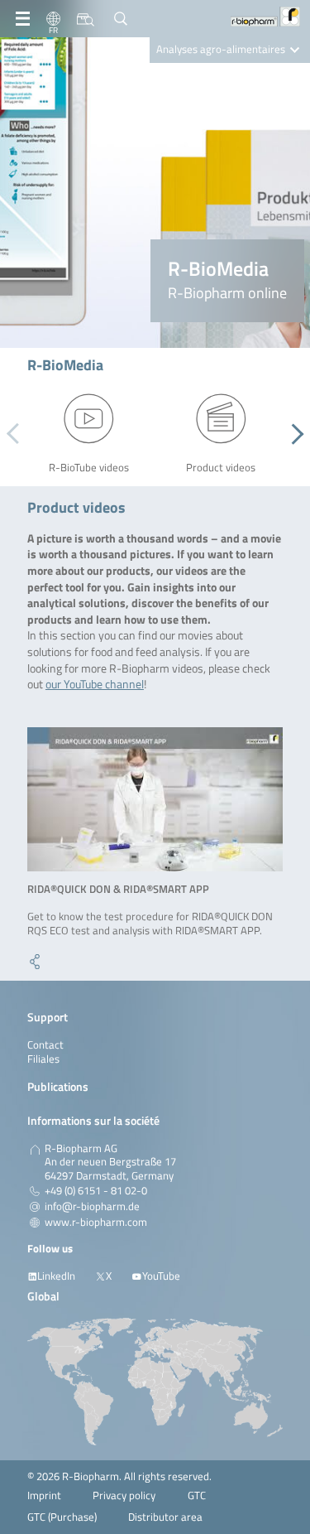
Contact (45, 1045)
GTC (197, 1495)
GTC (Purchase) (62, 1517)
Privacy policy (124, 1495)
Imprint (44, 1495)
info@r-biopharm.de (92, 1206)
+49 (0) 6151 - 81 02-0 (96, 1191)
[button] (293, 434)
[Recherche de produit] (85, 19)
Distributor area (165, 1517)
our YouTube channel (94, 683)
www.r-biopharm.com (96, 1222)
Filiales (43, 1059)
